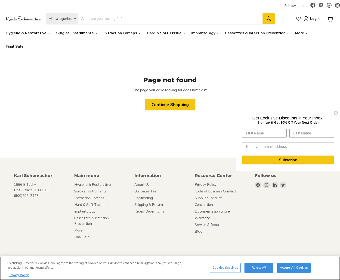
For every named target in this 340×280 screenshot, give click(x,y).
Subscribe (288, 160)
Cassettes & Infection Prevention (255, 33)
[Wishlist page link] (298, 18)
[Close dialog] (336, 113)
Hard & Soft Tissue (164, 33)
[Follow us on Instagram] (329, 5)
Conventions (204, 204)
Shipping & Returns (149, 204)
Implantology (203, 33)
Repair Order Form (149, 211)
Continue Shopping (170, 104)
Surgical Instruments (75, 33)
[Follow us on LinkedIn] (337, 5)
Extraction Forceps (120, 33)
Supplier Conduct (208, 198)
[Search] (269, 18)
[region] (170, 268)
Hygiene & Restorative (26, 33)
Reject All (259, 268)
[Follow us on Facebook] (312, 5)
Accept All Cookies (294, 268)
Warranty (202, 218)
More (300, 33)
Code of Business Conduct (215, 191)
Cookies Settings (225, 268)
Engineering (143, 198)
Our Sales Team (147, 191)
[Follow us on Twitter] (321, 6)
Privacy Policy (205, 184)
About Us (141, 184)
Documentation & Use (212, 211)
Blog (198, 231)
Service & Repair (208, 224)
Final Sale (15, 46)
